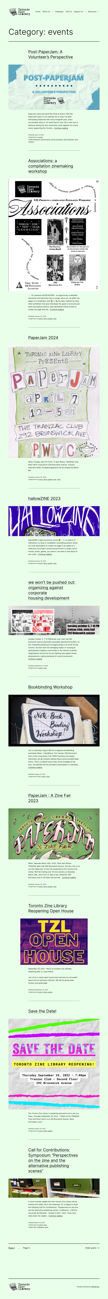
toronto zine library (57, 139)
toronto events (45, 139)
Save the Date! (42, 1011)
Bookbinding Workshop (50, 686)
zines (76, 139)
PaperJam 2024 (43, 337)
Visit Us (69, 12)
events (40, 137)
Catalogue (59, 12)
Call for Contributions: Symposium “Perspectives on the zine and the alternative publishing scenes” (53, 1160)
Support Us (78, 12)
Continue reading (61, 128)
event (46, 1227)
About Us (46, 12)
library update (47, 318)
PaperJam (36, 139)
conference (40, 1227)
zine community (69, 139)
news (54, 318)
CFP (34, 1227)
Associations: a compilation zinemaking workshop (50, 166)
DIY (39, 776)
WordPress (95, 1287)
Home (38, 12)
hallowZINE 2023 (44, 498)
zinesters (31, 142)
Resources (92, 12)
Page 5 (26, 1248)
